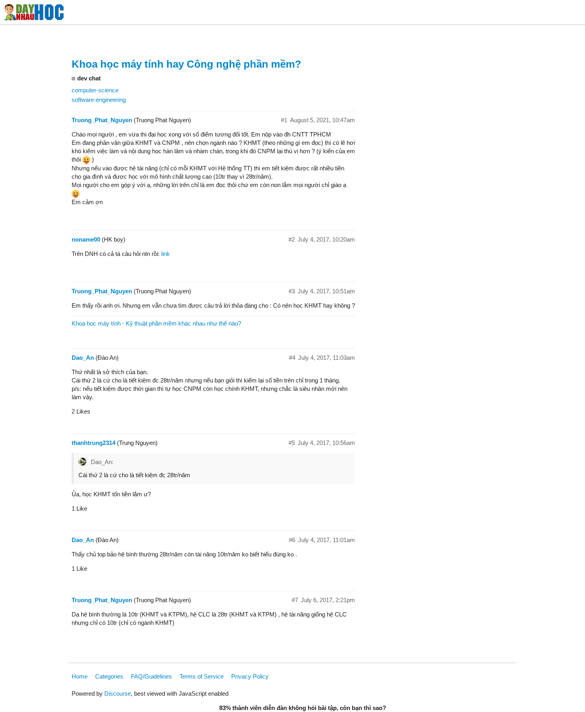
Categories (109, 676)
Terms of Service (201, 676)
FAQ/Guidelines (151, 676)
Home (80, 676)
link (165, 253)
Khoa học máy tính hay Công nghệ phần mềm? (186, 64)
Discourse (117, 693)
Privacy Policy (250, 676)
